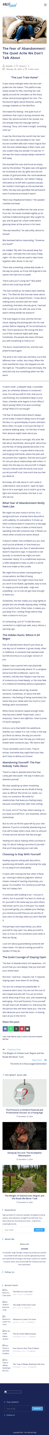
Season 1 (23, 66)
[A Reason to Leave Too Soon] (7, 1320)
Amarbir (9, 66)
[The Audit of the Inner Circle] (7, 1306)
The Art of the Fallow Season (24, 1334)
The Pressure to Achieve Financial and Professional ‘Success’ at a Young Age (24, 1111)
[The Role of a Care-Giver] (7, 1293)
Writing (5, 1039)
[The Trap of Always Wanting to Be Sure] (7, 1365)
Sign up (39, 1230)
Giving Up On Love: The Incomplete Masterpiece (24, 1154)
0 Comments (28, 1294)
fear (8, 1037)
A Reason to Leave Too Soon (24, 1319)
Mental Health (16, 1037)
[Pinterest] (7, 1277)
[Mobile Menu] (45, 4)
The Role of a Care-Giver (23, 1291)
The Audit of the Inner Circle (24, 1305)
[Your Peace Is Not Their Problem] (7, 1349)
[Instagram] (4, 1277)
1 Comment (32, 1337)
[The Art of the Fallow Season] (7, 1335)
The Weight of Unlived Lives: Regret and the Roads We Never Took (24, 1197)
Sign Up (37, 1408)
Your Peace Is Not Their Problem (26, 1348)
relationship (37, 1037)
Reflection (27, 1037)
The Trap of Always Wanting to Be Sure (29, 1364)
